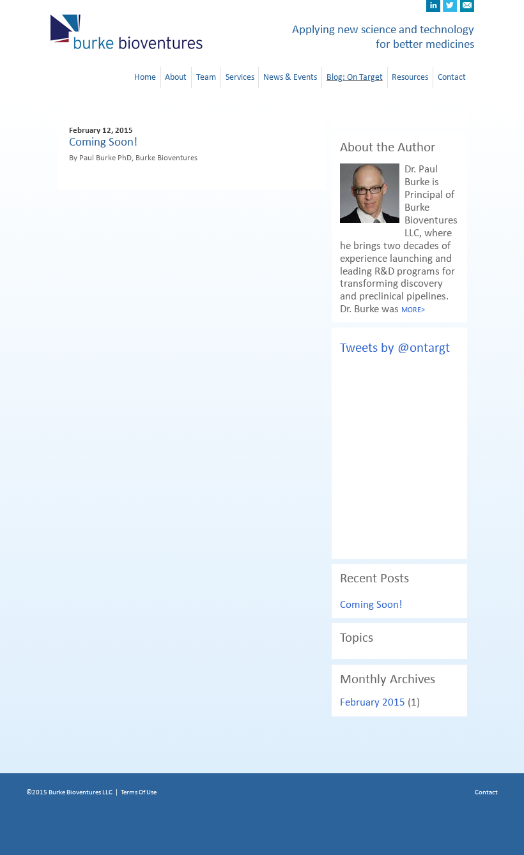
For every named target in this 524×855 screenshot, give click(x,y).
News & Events (290, 77)
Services (240, 77)
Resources (410, 77)
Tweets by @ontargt (395, 348)
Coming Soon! (103, 142)
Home (145, 77)
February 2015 (372, 702)
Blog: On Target (355, 77)
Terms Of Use (139, 792)
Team (206, 77)
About (176, 77)
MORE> (413, 310)
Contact (452, 77)
